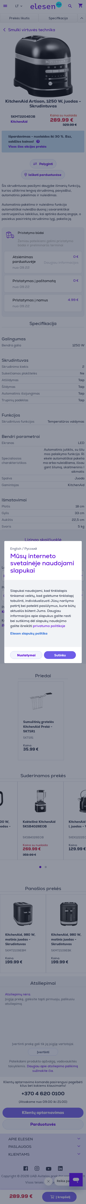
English (15, 549)
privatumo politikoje (49, 626)
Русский (30, 549)
